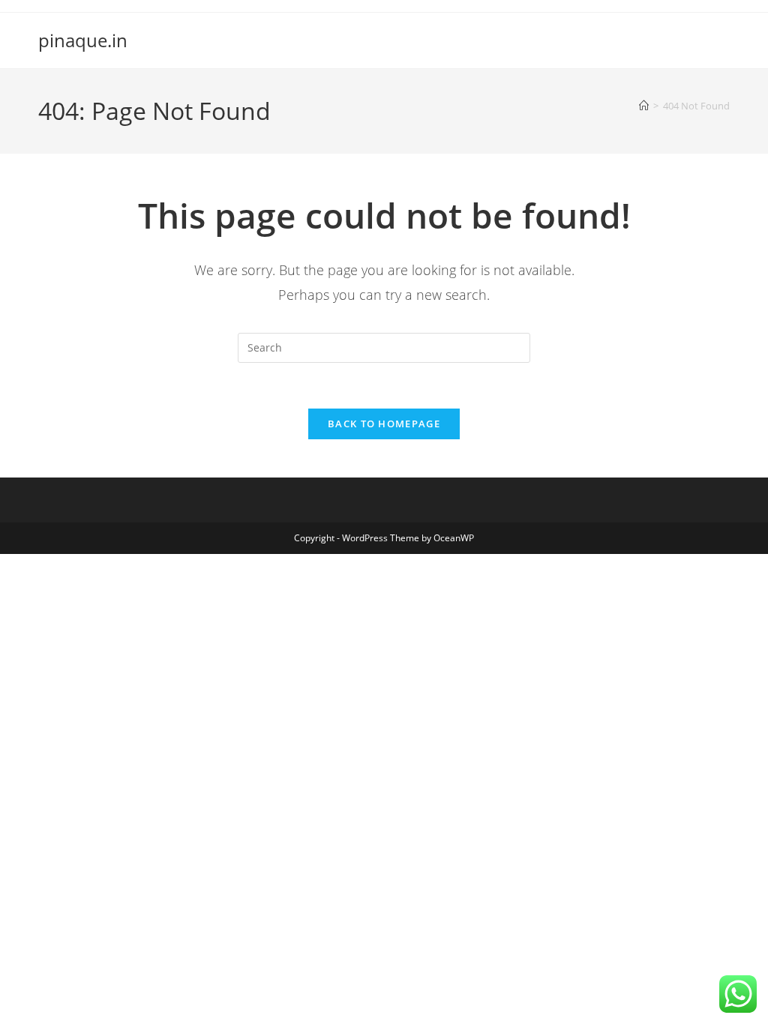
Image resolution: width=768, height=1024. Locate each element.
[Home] (644, 105)
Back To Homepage (384, 423)
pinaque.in (83, 40)
